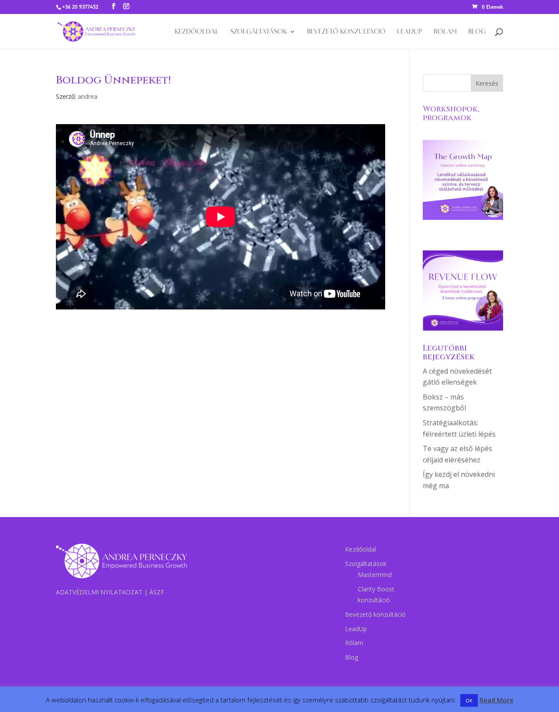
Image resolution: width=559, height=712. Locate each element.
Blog (477, 31)
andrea (87, 96)
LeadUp (409, 31)
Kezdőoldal (197, 31)
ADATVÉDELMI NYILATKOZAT (99, 592)
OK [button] (469, 700)
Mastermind (375, 574)
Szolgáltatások (258, 31)
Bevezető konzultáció (346, 31)
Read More (497, 699)
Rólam (445, 31)
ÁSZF (156, 592)
